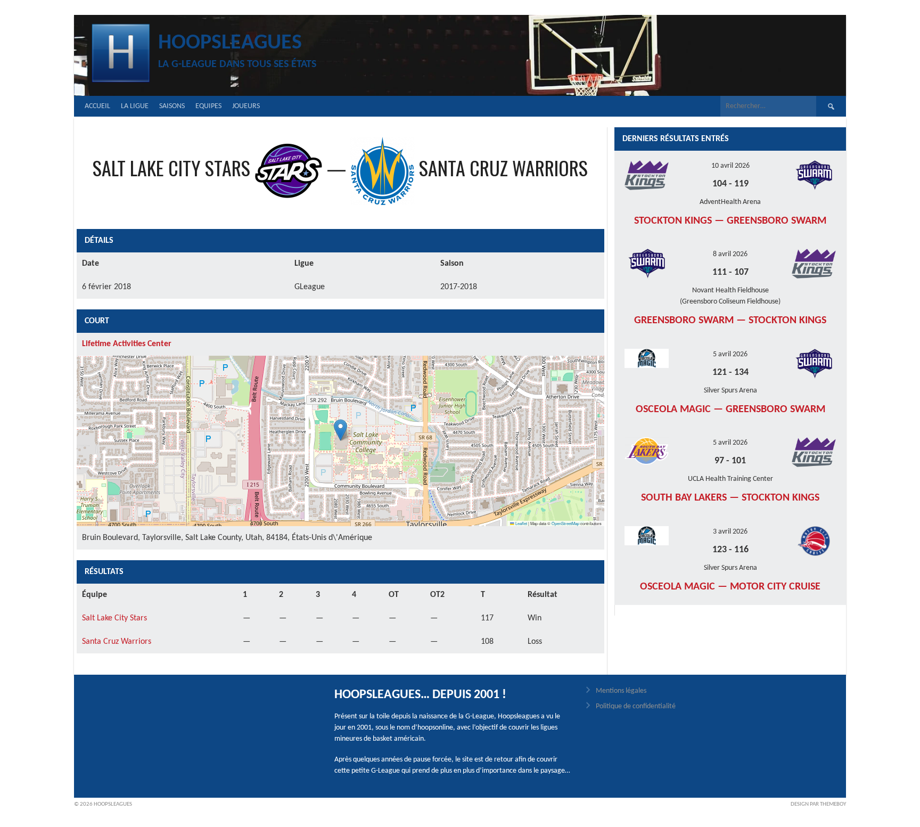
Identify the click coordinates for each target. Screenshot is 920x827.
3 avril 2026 (730, 532)
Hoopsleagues (230, 43)
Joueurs (246, 106)
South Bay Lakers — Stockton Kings (730, 498)
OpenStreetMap (565, 523)
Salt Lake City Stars (114, 618)
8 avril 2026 (730, 254)
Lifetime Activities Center (126, 344)
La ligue (135, 106)
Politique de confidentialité (636, 706)
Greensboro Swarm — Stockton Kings (730, 320)
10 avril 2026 (730, 166)
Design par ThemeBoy (818, 804)
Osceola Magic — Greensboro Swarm (730, 409)
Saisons (172, 106)
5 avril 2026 (730, 354)
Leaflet (520, 523)
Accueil (97, 106)
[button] (340, 430)
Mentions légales (621, 691)
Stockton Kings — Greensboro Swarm (730, 221)
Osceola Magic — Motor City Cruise (730, 587)
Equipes (208, 106)
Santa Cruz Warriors (116, 641)
